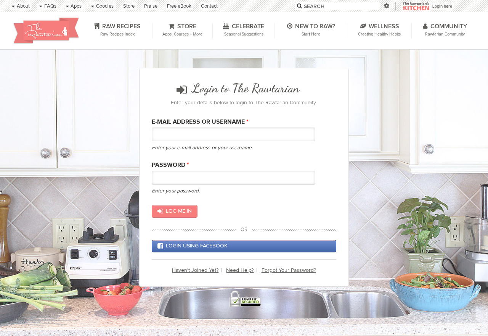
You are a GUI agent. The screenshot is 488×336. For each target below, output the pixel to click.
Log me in (179, 211)
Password (170, 165)
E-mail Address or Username (200, 122)
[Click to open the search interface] (386, 6)
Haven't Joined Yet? (195, 270)
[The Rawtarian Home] (46, 30)
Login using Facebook (196, 245)
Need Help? (240, 270)
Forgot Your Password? (289, 270)
